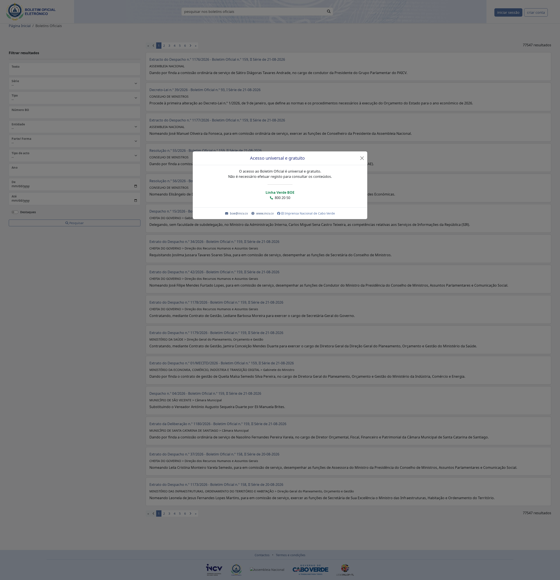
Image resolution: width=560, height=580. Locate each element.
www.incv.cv (265, 213)
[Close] (362, 158)
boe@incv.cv (239, 213)
